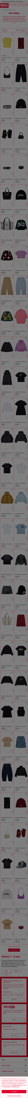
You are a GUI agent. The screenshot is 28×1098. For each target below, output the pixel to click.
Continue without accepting (14, 1095)
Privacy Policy (7, 1086)
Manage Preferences (17, 1085)
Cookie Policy (16, 1086)
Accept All (14, 1091)
